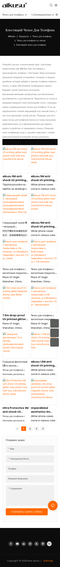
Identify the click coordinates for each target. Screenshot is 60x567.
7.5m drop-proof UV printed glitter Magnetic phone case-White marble (16, 317)
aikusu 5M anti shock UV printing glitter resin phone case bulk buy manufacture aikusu (15, 178)
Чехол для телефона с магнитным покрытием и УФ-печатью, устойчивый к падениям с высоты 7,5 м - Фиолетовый (44, 317)
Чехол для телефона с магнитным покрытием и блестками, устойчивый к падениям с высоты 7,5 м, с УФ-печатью (44, 271)
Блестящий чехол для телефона (31, 44)
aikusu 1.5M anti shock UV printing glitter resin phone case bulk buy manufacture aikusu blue (43, 364)
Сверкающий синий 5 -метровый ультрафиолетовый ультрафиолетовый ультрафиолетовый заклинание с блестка (15, 225)
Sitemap (48, 560)
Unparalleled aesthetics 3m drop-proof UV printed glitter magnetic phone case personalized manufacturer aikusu (43, 410)
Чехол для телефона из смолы (31, 40)
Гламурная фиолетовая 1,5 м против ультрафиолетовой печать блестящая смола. (15, 364)
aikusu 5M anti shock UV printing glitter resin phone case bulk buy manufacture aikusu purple (43, 225)
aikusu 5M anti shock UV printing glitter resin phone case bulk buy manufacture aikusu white (43, 178)
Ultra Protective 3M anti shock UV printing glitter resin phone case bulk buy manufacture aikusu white (15, 410)
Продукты (24, 36)
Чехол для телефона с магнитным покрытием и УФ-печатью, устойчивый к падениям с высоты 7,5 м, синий (15, 271)
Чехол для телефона (41, 36)
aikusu (11, 36)
